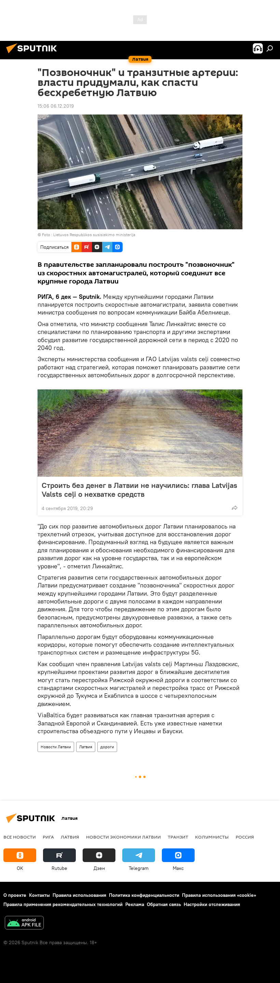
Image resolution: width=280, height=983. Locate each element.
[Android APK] (24, 923)
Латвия (85, 746)
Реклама (134, 904)
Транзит (178, 837)
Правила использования (79, 895)
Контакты (39, 895)
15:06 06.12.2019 (56, 106)
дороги (107, 746)
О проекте (14, 895)
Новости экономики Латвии (123, 837)
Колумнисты (212, 837)
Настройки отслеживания (212, 904)
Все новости (19, 837)
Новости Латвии (56, 746)
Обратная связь (164, 904)
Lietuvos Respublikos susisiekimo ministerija (94, 234)
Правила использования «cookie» (219, 895)
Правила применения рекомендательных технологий (63, 904)
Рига (48, 837)
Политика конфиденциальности (144, 895)
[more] (234, 507)
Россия (245, 837)
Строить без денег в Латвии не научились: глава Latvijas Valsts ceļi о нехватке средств (139, 489)
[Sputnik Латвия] (33, 54)
